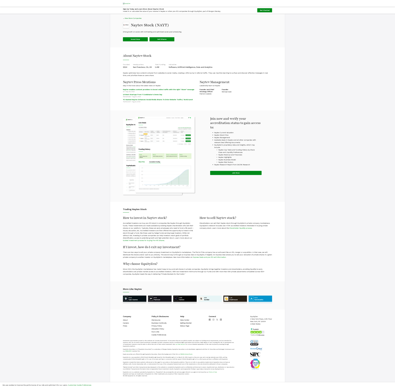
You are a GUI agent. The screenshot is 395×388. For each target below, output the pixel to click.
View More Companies (133, 18)
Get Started (265, 10)
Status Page (184, 326)
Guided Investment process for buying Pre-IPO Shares (143, 240)
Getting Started (186, 323)
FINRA (127, 351)
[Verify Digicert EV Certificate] (254, 342)
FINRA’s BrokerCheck (186, 354)
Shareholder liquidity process (240, 228)
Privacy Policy (157, 326)
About (125, 320)
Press (125, 326)
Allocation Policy (158, 329)
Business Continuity (159, 323)
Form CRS (155, 332)
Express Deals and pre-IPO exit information (209, 257)
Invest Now (135, 39)
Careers (126, 323)
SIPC (130, 351)
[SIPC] (255, 354)
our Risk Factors (180, 344)
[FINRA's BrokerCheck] (256, 349)
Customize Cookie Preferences (79, 385)
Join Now (235, 173)
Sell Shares (161, 39)
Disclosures (156, 320)
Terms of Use (213, 372)
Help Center (184, 320)
